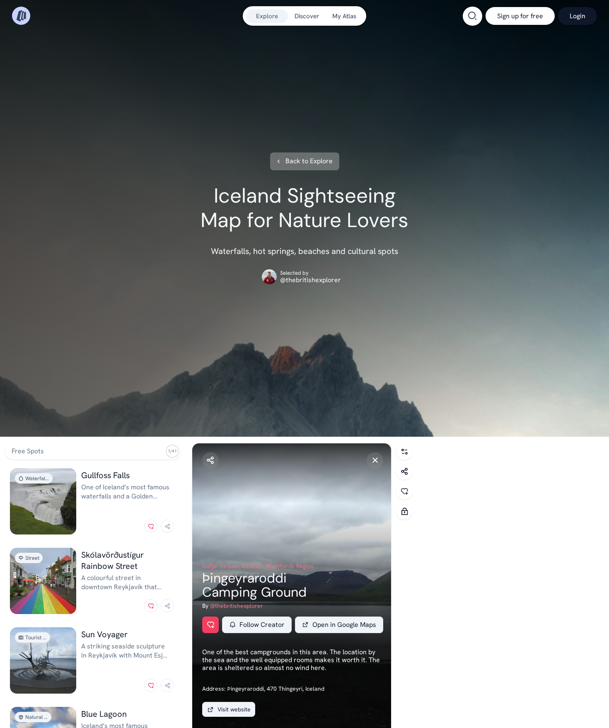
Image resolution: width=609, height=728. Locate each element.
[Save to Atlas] (150, 526)
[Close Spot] (375, 460)
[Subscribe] (404, 511)
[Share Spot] (210, 460)
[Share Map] (404, 471)
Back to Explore (309, 161)
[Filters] (404, 451)
